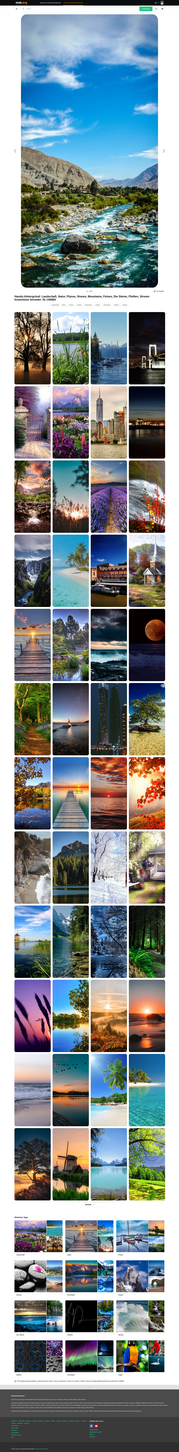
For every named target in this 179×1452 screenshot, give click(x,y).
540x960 (13, 1423)
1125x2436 (84, 1421)
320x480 (58, 1421)
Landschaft (55, 305)
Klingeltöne (14, 1430)
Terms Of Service (39, 1449)
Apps (12, 1437)
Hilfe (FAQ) (92, 1436)
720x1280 (34, 1421)
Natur (64, 305)
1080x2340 (28, 1421)
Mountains (88, 305)
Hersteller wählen (94, 1429)
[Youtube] (96, 1427)
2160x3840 (20, 1423)
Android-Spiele (15, 1425)
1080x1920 (14, 1421)
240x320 (41, 1421)
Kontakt (91, 1434)
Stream (125, 305)
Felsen (97, 305)
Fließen (116, 305)
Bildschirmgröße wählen (96, 1432)
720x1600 (46, 1421)
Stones (79, 305)
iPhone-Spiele (14, 1428)
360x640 (77, 1421)
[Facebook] (92, 1427)
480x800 (53, 1421)
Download (146, 9)
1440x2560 (71, 1421)
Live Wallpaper (15, 1432)
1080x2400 (21, 1421)
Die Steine (106, 305)
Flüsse (71, 305)
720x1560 (64, 1421)
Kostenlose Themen (16, 1435)
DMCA (46, 1449)
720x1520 (26, 1423)
